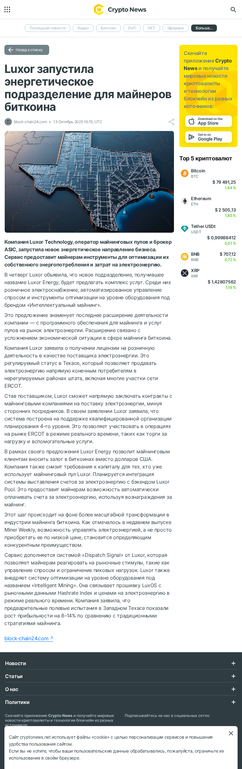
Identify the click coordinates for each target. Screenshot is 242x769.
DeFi (132, 28)
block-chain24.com (26, 638)
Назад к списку (29, 49)
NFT (151, 28)
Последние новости (48, 28)
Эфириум (175, 28)
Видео (83, 28)
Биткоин (108, 28)
